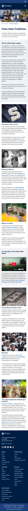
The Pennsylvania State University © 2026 (14, 509)
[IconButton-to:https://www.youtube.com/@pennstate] (11, 447)
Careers (3, 456)
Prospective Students (18, 469)
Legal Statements (21, 507)
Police (3, 500)
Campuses (4, 460)
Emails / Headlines (5, 490)
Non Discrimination (7, 507)
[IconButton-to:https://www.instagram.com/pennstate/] (3, 447)
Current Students (17, 471)
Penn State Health (5, 462)
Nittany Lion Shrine (13, 227)
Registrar (16, 454)
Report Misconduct (6, 498)
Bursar (15, 456)
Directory (4, 471)
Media (15, 485)
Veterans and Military (18, 477)
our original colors (16, 139)
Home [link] (3, 23)
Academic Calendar (6, 475)
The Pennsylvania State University (10, 505)
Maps (3, 469)
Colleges (3, 458)
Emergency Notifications (7, 492)
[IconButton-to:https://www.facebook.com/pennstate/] (5, 447)
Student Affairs (17, 458)
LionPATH (4, 477)
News (3, 454)
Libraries (3, 473)
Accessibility (14, 507)
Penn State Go (5, 494)
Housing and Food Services (20, 460)
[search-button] (25, 1)
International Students (18, 473)
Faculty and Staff (17, 481)
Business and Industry (18, 475)
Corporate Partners (6, 479)
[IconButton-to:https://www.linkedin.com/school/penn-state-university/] (8, 447)
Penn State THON (6, 403)
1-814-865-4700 (8, 443)
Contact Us (4, 464)
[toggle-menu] (25, 6)
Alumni (15, 483)
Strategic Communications (7, 496)
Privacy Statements (20, 505)
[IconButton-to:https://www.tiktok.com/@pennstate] (13, 447)
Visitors (15, 479)
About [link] (7, 23)
